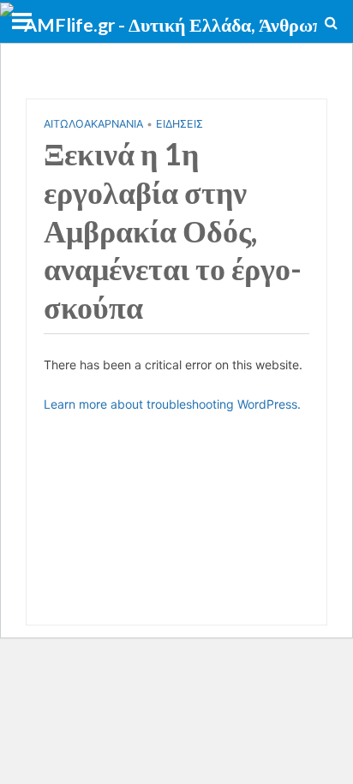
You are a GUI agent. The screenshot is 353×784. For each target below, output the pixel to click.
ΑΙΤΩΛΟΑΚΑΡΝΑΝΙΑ (93, 123)
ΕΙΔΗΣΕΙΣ (179, 123)
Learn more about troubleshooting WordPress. (172, 404)
